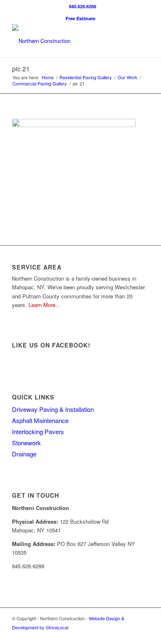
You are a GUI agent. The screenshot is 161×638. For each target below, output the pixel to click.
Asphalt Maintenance (40, 420)
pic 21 (21, 68)
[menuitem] (82, 6)
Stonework (26, 442)
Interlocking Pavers (38, 431)
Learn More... (44, 305)
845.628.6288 (82, 6)
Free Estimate (80, 18)
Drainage (24, 453)
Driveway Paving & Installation (53, 409)
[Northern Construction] (66, 40)
